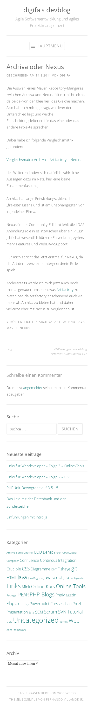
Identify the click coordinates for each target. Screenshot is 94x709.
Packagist (12, 595)
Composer (13, 560)
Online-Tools (71, 586)
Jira (66, 577)
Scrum (50, 611)
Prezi (77, 603)
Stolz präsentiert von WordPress (47, 693)
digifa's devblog (47, 9)
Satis (31, 612)
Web (74, 620)
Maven (12, 328)
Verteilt (64, 621)
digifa (65, 75)
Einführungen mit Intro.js (27, 517)
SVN (62, 611)
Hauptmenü (50, 46)
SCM (39, 612)
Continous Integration (58, 560)
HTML (12, 577)
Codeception (69, 552)
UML (9, 621)
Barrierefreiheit (24, 552)
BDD (38, 552)
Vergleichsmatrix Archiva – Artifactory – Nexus (44, 159)
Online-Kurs (43, 586)
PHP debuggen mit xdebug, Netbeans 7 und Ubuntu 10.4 (69, 351)
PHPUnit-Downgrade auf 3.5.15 (32, 487)
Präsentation (17, 612)
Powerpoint (39, 603)
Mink (26, 586)
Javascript (53, 577)
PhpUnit (15, 603)
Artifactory (65, 289)
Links (14, 585)
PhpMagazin (65, 595)
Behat (48, 552)
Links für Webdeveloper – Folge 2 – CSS (38, 476)
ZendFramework (16, 630)
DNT (54, 569)
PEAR (23, 594)
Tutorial (75, 611)
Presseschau (61, 603)
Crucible (14, 569)
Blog (9, 349)
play (26, 604)
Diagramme (40, 569)
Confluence (29, 560)
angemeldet (32, 387)
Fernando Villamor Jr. (65, 699)
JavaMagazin (35, 578)
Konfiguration (77, 578)
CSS (26, 568)
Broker (57, 552)
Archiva (46, 322)
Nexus (25, 328)
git (74, 568)
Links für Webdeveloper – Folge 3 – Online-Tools (45, 465)
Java (81, 322)
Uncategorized (36, 620)
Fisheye (64, 569)
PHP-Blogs (42, 594)
